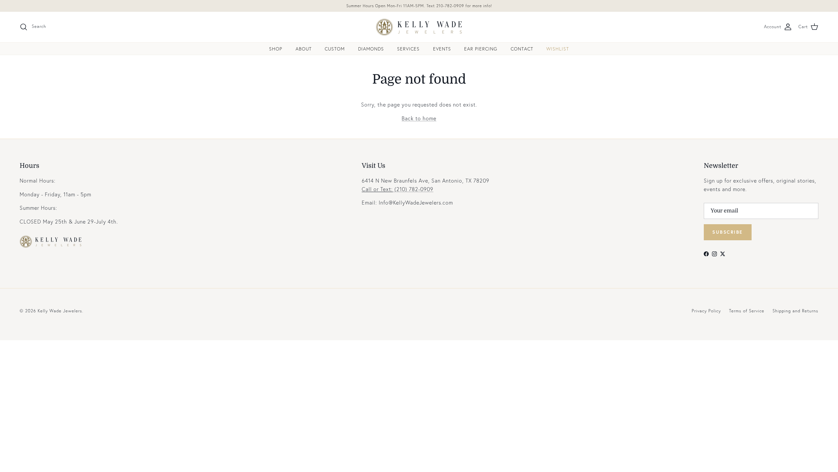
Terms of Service (746, 311)
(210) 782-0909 (397, 189)
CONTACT (522, 49)
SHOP (275, 49)
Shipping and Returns (795, 311)
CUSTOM (335, 49)
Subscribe (727, 232)
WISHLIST (557, 49)
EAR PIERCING (480, 49)
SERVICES (408, 49)
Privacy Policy (706, 311)
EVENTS (442, 49)
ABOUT (304, 49)
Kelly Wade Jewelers (60, 311)
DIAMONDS (371, 49)
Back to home (419, 118)
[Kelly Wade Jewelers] (419, 27)
